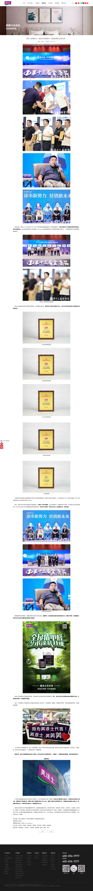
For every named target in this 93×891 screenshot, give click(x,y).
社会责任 (50, 3)
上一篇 (42, 831)
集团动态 (44, 3)
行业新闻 (29, 858)
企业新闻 (29, 855)
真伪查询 (53, 858)
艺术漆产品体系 (18, 858)
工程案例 (6, 866)
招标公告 (29, 860)
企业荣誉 (6, 864)
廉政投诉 (6, 871)
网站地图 (58, 885)
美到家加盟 (44, 864)
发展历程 (6, 860)
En (72, 3)
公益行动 (36, 858)
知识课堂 (29, 864)
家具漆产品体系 (18, 866)
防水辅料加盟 (45, 862)
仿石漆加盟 (44, 860)
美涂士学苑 (53, 869)
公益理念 (36, 855)
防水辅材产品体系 (19, 871)
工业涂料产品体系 (19, 855)
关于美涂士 (30, 3)
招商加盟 (57, 3)
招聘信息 (29, 862)
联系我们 (6, 873)
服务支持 (63, 3)
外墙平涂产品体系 (19, 875)
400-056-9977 (70, 856)
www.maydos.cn (39, 229)
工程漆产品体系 (18, 864)
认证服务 (53, 866)
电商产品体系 (18, 877)
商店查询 (53, 860)
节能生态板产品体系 (19, 873)
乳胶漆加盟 (44, 858)
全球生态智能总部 (8, 858)
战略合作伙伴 (7, 869)
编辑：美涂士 (41, 41)
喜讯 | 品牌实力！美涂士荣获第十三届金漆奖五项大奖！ (31, 818)
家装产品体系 (18, 862)
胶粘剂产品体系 (18, 869)
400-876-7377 (70, 861)
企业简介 (6, 855)
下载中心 (53, 864)
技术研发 (6, 862)
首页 (24, 3)
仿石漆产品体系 (18, 860)
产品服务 (37, 3)
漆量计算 (53, 855)
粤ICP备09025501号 (37, 884)
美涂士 (20, 821)
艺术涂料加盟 (45, 855)
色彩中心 (53, 862)
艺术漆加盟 (33, 229)
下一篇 (50, 831)
